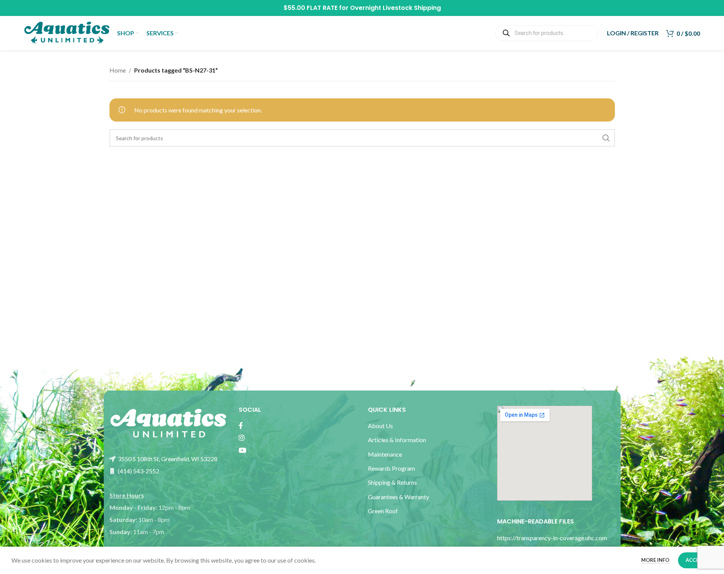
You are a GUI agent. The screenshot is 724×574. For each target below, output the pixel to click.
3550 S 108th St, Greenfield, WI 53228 (167, 458)
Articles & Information (397, 439)
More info (655, 560)
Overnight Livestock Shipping (395, 7)
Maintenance (385, 454)
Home (117, 70)
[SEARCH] (606, 138)
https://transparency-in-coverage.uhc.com (552, 537)
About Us (380, 425)
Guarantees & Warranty (398, 496)
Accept (695, 560)
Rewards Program (391, 468)
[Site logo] (66, 32)
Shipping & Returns (392, 482)
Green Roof (383, 510)
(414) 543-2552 (138, 470)
